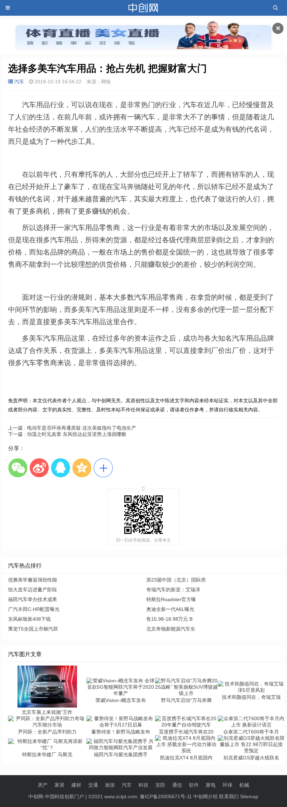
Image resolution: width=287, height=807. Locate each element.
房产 (43, 785)
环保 (227, 785)
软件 (194, 785)
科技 (143, 785)
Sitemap (249, 796)
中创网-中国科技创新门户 (56, 796)
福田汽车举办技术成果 (32, 599)
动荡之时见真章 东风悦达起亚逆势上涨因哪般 (67, 434)
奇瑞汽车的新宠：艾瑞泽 (173, 589)
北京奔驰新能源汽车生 (170, 629)
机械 (244, 785)
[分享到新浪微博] (39, 467)
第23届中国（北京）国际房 (176, 580)
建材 (76, 785)
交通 (93, 785)
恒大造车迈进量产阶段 (32, 589)
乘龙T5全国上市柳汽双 (33, 629)
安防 (160, 785)
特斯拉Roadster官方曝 (171, 599)
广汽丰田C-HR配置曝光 (33, 609)
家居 (59, 785)
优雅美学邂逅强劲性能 (32, 580)
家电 (211, 785)
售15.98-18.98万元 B (169, 619)
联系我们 (229, 796)
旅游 (110, 785)
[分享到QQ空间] (81, 467)
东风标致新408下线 (29, 619)
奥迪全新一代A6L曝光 (170, 609)
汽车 (19, 81)
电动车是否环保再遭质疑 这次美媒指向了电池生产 (72, 428)
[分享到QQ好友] (60, 467)
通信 (177, 785)
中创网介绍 (205, 796)
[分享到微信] (17, 467)
